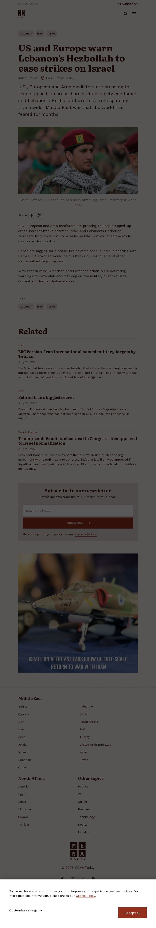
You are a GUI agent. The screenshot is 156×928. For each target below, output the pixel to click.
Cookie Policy (85, 896)
